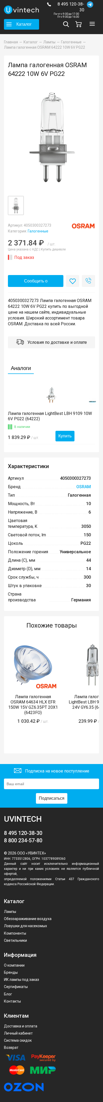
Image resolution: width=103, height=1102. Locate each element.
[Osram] (83, 226)
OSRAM (83, 486)
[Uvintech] (21, 10)
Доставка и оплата (20, 1026)
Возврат (11, 1047)
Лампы (10, 911)
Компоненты (15, 933)
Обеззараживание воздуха (28, 919)
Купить (65, 436)
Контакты (12, 1001)
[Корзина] (79, 24)
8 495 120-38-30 (71, 7)
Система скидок (18, 1040)
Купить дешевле (53, 249)
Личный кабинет (18, 1033)
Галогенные (38, 231)
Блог (8, 994)
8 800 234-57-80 (23, 840)
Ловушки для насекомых (25, 926)
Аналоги (21, 368)
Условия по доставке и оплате (56, 342)
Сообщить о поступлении (35, 283)
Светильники (15, 940)
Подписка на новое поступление (56, 771)
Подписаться (51, 798)
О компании (14, 965)
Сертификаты (16, 987)
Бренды (11, 972)
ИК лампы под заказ (21, 979)
